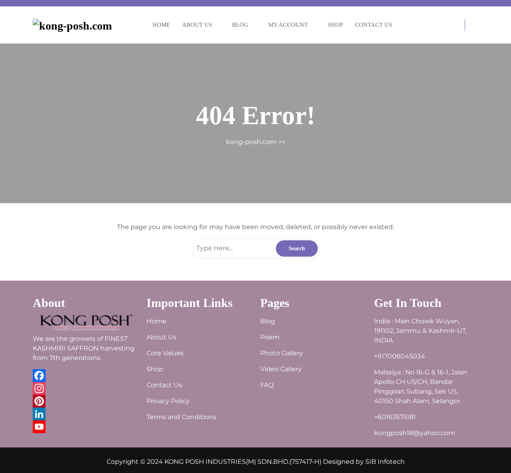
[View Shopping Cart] (460, 26)
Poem (269, 337)
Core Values (165, 353)
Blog (240, 25)
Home (161, 25)
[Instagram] (85, 388)
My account (288, 25)
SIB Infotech (385, 461)
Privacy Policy (168, 401)
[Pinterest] (85, 401)
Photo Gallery (281, 353)
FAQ (266, 385)
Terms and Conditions (181, 417)
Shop (335, 25)
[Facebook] (85, 375)
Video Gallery (281, 369)
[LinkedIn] (85, 414)
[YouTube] (85, 426)
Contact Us (373, 25)
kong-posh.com (251, 142)
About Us (197, 25)
